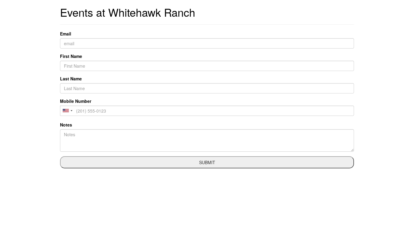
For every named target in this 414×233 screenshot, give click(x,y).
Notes (66, 125)
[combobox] (67, 111)
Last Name (71, 79)
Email (65, 34)
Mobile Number (75, 101)
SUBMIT (207, 162)
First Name (71, 56)
